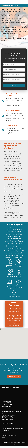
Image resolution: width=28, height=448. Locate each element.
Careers (4, 433)
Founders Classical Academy (8, 415)
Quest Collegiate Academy (8, 417)
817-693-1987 (14, 372)
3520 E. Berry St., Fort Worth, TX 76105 (14, 370)
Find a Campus (15, 1)
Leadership (5, 430)
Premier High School (7, 413)
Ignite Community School (8, 416)
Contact (4, 426)
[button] (14, 342)
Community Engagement (9, 435)
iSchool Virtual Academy (8, 419)
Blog (3, 437)
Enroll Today (24, 1)
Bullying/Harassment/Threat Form (12, 428)
